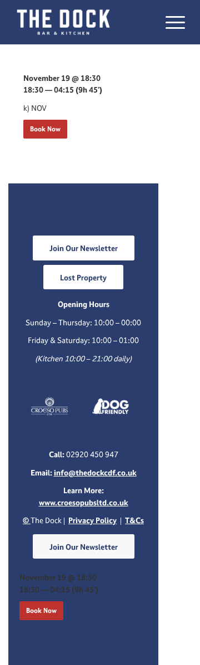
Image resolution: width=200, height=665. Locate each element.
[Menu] (169, 22)
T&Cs (134, 520)
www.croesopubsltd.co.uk (83, 502)
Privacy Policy (92, 520)
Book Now (45, 129)
